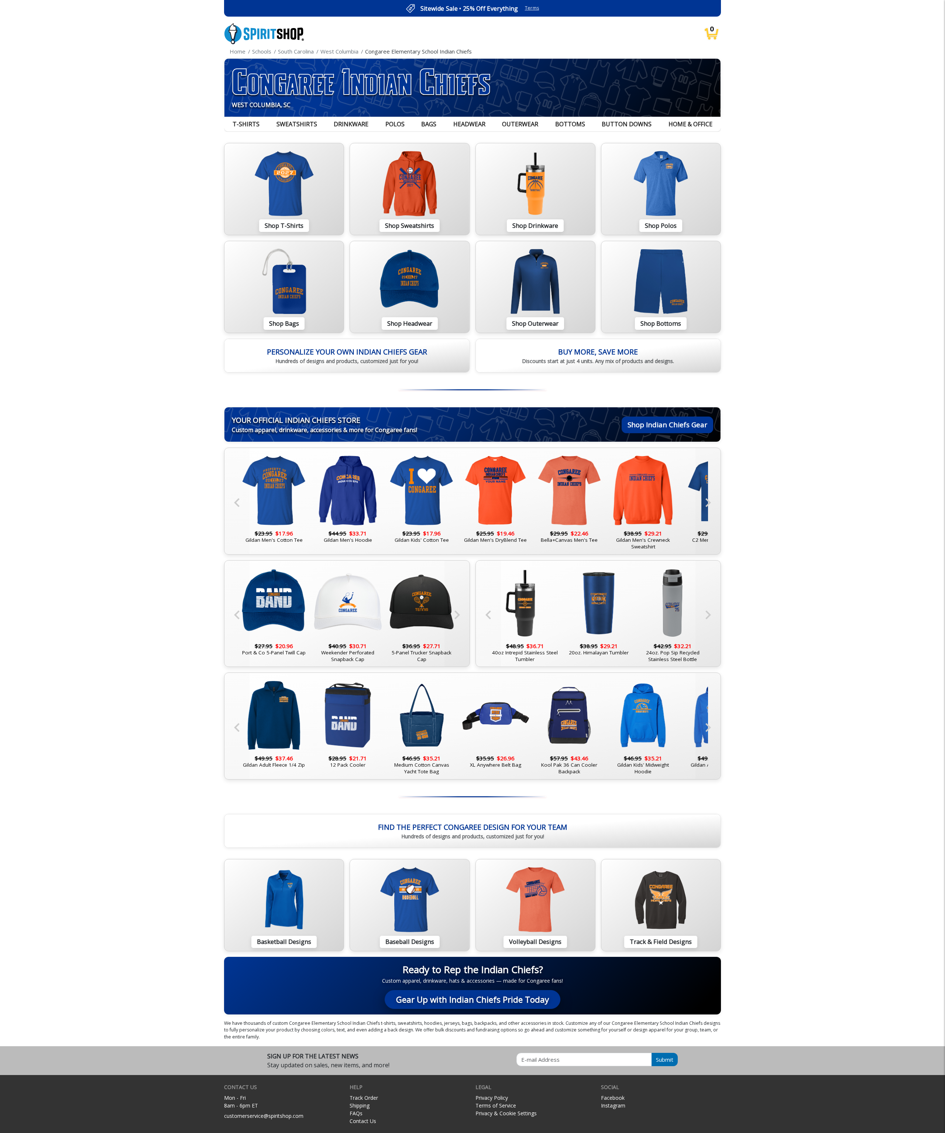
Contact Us (363, 1121)
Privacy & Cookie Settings (506, 1113)
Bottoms (570, 124)
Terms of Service (495, 1105)
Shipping (360, 1105)
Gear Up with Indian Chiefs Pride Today (472, 999)
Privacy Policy (491, 1097)
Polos (395, 124)
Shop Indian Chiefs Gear (667, 424)
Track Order (364, 1097)
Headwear (469, 124)
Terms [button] (532, 8)
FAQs (356, 1113)
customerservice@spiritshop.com (263, 1115)
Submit (664, 1059)
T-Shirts (246, 124)
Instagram (613, 1105)
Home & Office (690, 124)
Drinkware (351, 124)
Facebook (613, 1097)
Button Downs (627, 124)
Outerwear (520, 124)
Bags (428, 124)
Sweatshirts (296, 124)
